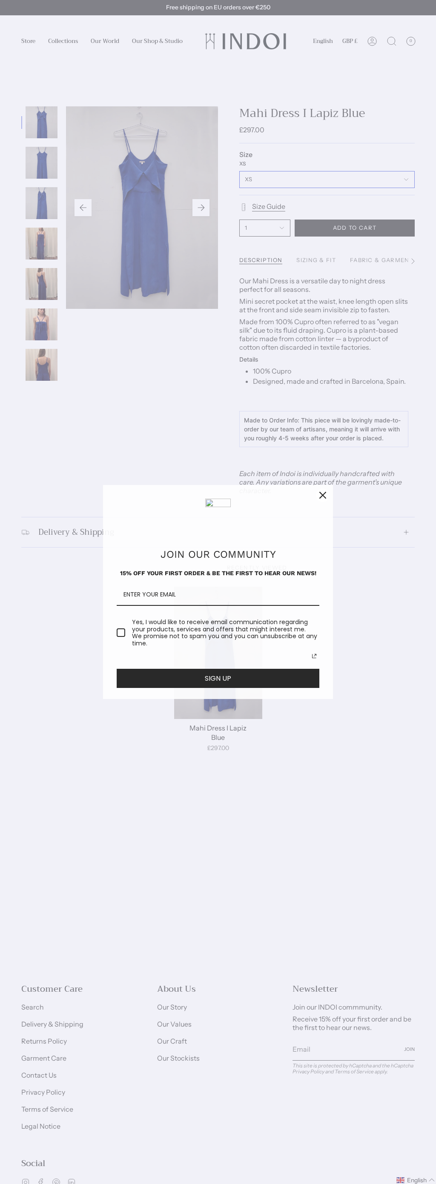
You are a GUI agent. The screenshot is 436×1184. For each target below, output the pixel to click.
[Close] (323, 495)
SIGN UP (218, 678)
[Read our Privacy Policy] (314, 656)
